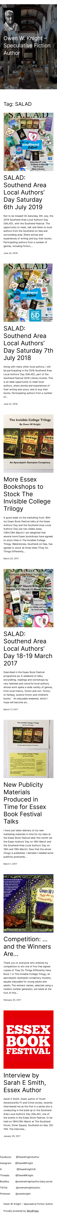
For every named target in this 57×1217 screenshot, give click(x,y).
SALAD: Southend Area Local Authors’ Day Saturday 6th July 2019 (25, 192)
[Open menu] (28, 62)
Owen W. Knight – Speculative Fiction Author (27, 45)
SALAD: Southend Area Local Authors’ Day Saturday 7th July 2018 (28, 343)
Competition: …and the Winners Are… (27, 946)
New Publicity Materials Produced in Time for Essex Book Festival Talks (25, 803)
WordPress (33, 1210)
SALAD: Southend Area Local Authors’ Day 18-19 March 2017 (28, 648)
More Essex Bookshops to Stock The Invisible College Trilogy (27, 494)
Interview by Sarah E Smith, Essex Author (25, 1083)
